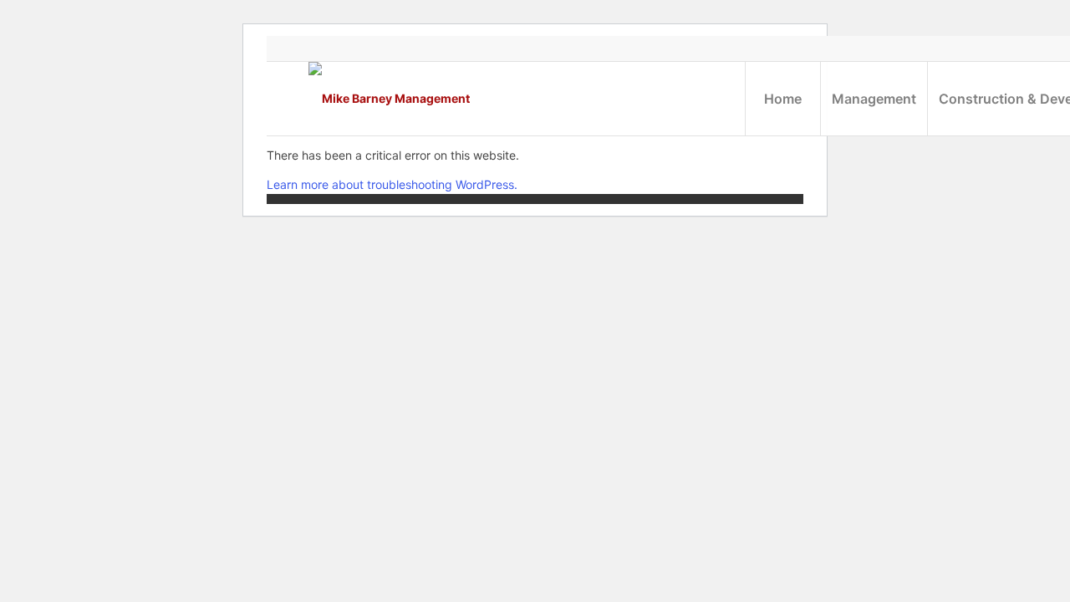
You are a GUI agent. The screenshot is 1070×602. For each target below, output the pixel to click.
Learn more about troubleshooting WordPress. (392, 184)
